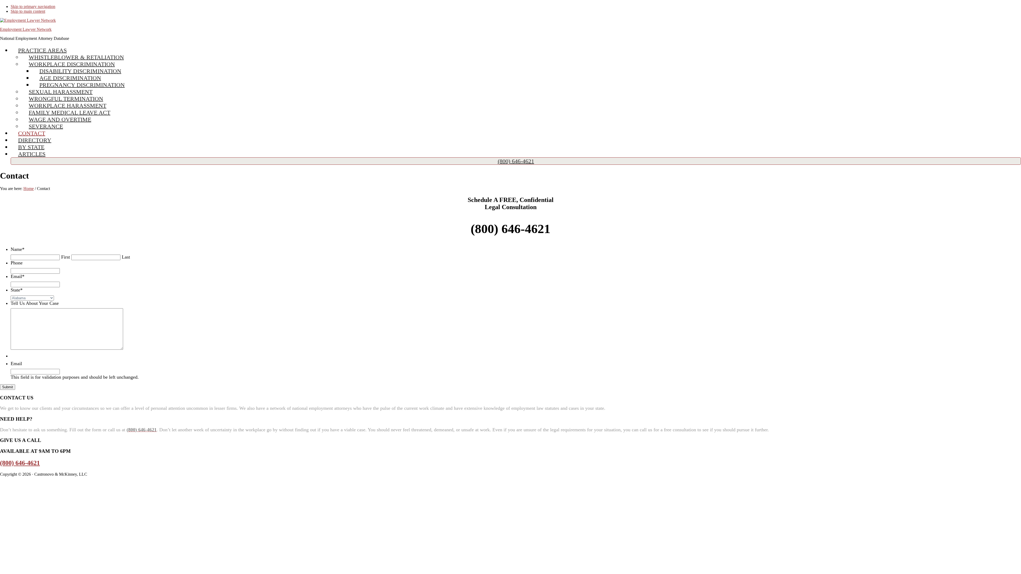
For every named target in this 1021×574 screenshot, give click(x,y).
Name (17, 249)
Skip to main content (28, 11)
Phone (17, 262)
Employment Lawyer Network (26, 29)
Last (126, 257)
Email (17, 276)
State (17, 290)
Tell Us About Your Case (35, 303)
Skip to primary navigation (33, 6)
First (65, 257)
